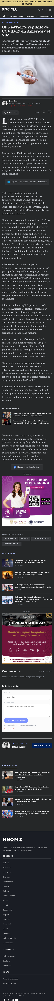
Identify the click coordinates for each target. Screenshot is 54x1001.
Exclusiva (6, 877)
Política (6, 891)
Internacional (10, 22)
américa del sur (41, 539)
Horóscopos (8, 943)
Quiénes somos (9, 956)
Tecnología (7, 910)
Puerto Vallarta (9, 896)
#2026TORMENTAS (44, 16)
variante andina (12, 544)
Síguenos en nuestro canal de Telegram (29, 182)
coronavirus (10, 539)
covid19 (25, 539)
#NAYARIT (30, 16)
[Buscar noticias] (4, 16)
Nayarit (6, 915)
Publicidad (7, 966)
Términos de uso (9, 984)
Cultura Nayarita (9, 938)
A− (44, 113)
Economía (7, 868)
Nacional (6, 919)
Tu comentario (9, 702)
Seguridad (7, 924)
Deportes (6, 934)
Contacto (6, 961)
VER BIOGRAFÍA (40, 745)
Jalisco (5, 929)
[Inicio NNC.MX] (9, 10)
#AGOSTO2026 (16, 16)
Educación (7, 872)
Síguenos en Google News (28, 467)
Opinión (6, 886)
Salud (5, 901)
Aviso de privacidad (10, 979)
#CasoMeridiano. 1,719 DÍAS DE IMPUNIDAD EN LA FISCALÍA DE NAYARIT (27, 3)
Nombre (7, 693)
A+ (49, 113)
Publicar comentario (16, 720)
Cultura (6, 863)
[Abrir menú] (50, 9)
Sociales (6, 905)
